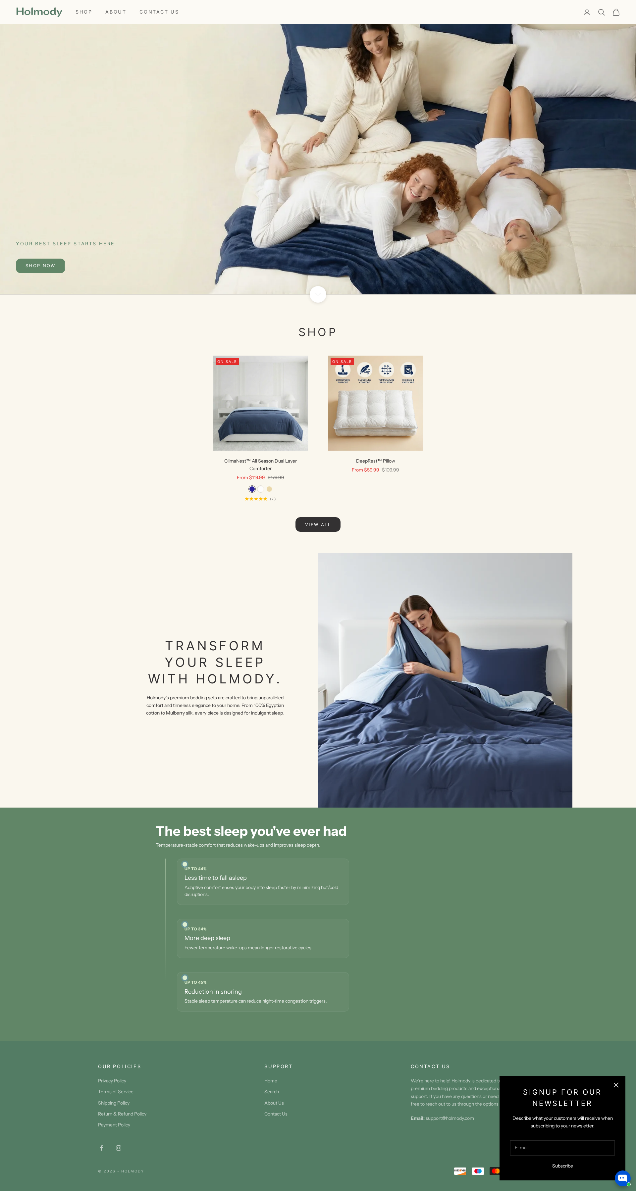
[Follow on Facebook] (101, 1148)
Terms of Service (115, 1092)
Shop (84, 12)
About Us (274, 1103)
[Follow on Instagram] (118, 1148)
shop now (41, 265)
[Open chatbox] (623, 1178)
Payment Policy (114, 1125)
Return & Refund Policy (122, 1114)
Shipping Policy (114, 1103)
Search (271, 1092)
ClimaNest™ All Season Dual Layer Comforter (260, 464)
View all (318, 524)
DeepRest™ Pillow (375, 461)
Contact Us (159, 12)
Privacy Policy (112, 1081)
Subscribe (562, 1166)
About (115, 12)
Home (270, 1081)
